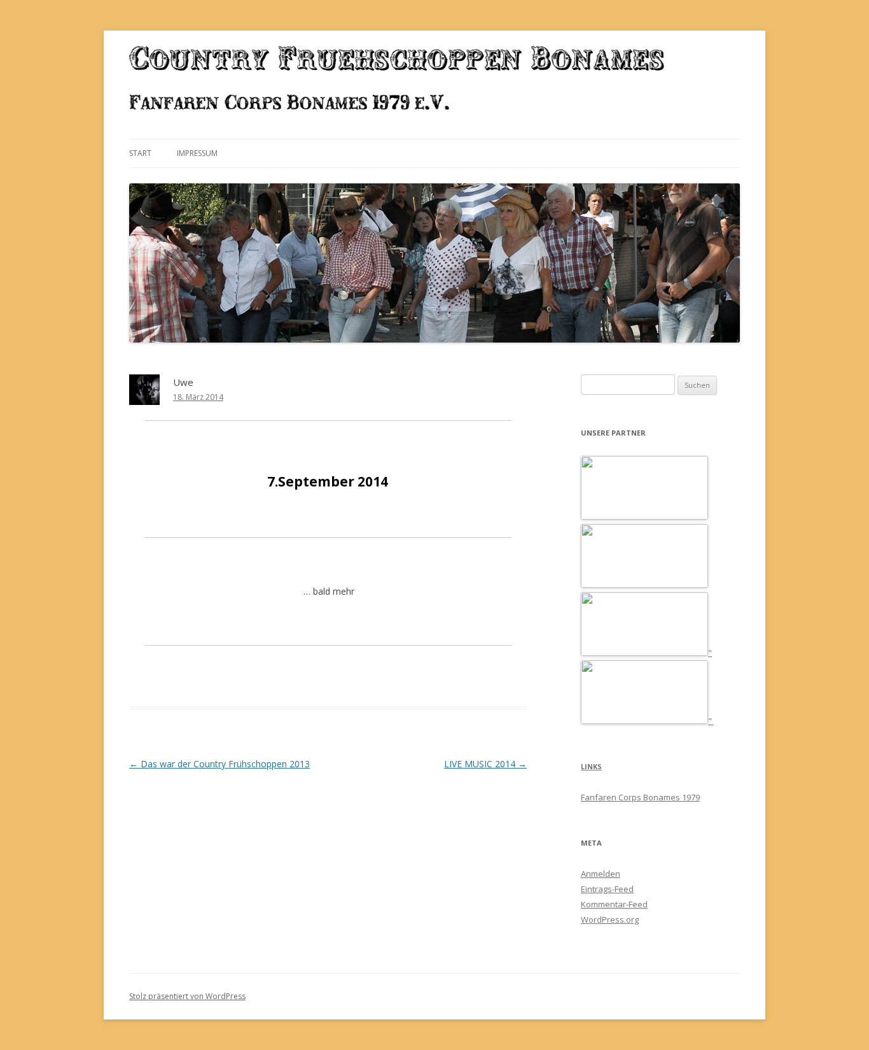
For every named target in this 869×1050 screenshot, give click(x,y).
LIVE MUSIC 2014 (485, 764)
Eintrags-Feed (607, 889)
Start (140, 153)
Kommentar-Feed (614, 904)
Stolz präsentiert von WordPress (187, 996)
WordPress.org (610, 919)
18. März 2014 (198, 397)
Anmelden (600, 873)
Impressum (197, 153)
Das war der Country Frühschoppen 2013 (219, 764)
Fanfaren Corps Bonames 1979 (640, 797)
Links (591, 766)
